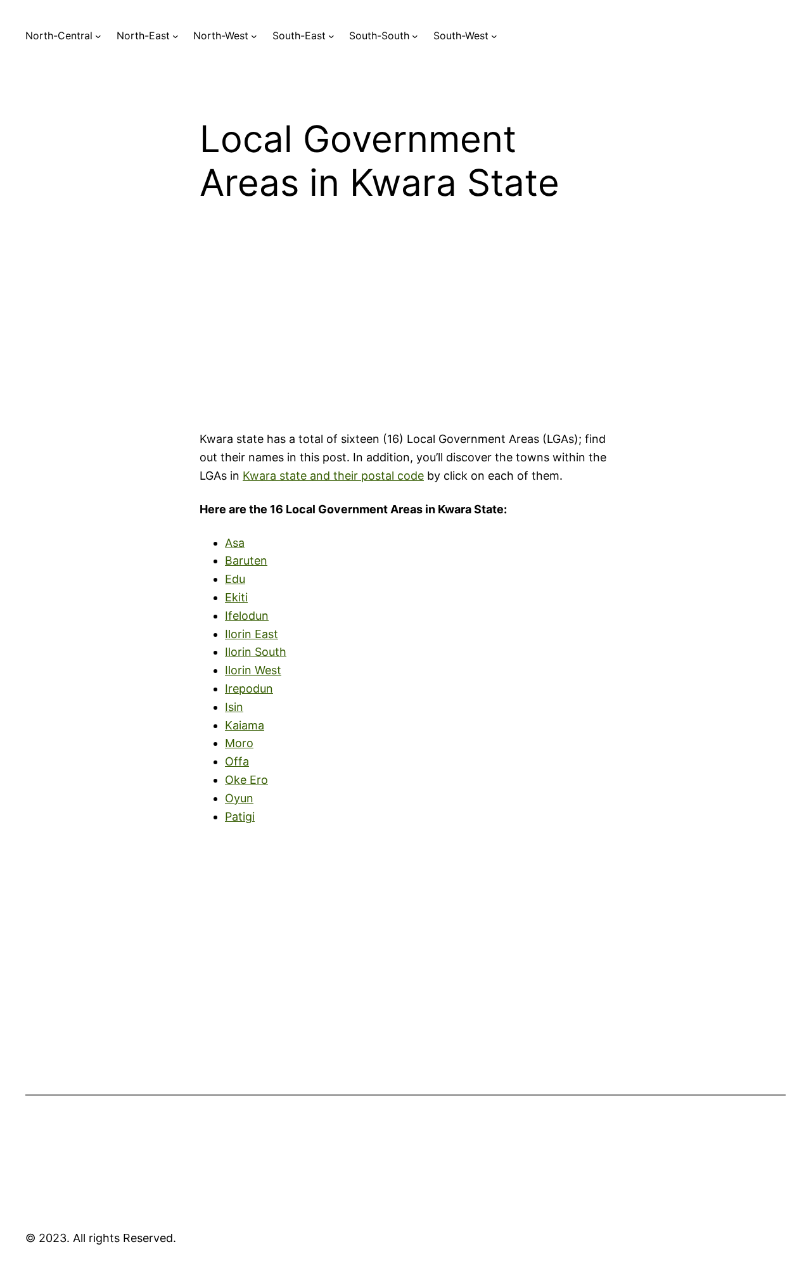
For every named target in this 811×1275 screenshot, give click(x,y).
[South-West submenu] (494, 36)
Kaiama (244, 725)
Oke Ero (246, 779)
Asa (235, 542)
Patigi (240, 816)
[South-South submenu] (415, 36)
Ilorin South (255, 651)
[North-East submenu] (175, 36)
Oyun (239, 798)
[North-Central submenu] (98, 36)
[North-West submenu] (254, 36)
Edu (235, 579)
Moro (239, 743)
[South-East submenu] (331, 36)
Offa (237, 761)
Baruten (246, 560)
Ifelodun (247, 615)
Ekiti (236, 597)
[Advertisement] (405, 326)
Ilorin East (251, 634)
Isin (234, 707)
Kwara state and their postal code (333, 475)
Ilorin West (253, 670)
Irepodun (249, 688)
